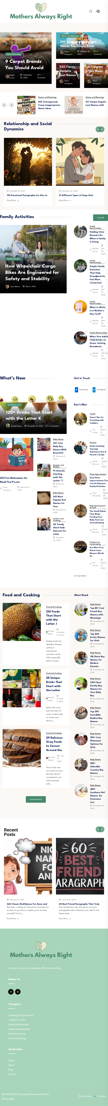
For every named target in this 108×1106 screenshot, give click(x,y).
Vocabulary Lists (14, 405)
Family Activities (13, 253)
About (12, 1065)
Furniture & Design (17, 1038)
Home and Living (13, 54)
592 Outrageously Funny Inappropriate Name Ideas (49, 105)
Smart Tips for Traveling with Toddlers (97, 420)
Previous (4, 105)
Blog (11, 1070)
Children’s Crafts (17, 1020)
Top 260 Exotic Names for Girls (97, 637)
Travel (92, 414)
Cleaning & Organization (21, 1015)
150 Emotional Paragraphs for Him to (27, 195)
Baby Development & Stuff (97, 507)
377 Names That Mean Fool (95, 71)
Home (11, 1061)
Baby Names (58, 439)
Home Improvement (98, 474)
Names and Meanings (70, 36)
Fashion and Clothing (58, 519)
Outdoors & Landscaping (95, 543)
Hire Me (12, 1074)
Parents (93, 443)
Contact (102, 1096)
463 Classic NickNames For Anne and (27, 904)
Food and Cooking (54, 607)
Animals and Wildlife (58, 466)
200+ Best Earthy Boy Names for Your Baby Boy (96, 689)
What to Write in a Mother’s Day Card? (97, 310)
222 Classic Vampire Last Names (67, 71)
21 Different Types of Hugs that (76, 195)
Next (11, 105)
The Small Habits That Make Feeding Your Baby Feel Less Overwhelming (98, 517)
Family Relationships (95, 227)
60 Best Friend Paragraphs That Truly (79, 904)
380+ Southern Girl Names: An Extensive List (97, 796)
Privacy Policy (85, 1096)
